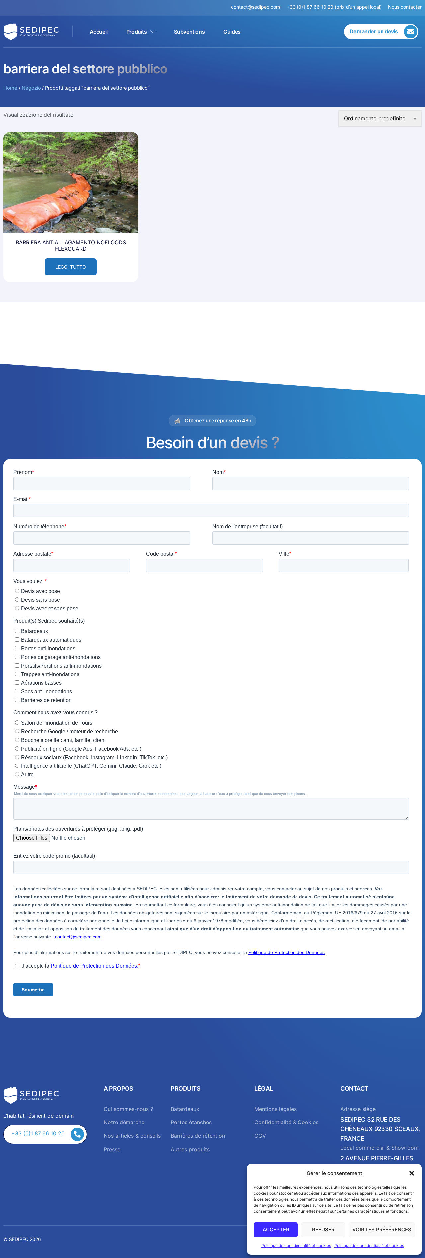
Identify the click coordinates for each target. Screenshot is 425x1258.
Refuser (323, 1229)
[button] (411, 1173)
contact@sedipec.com (259, 7)
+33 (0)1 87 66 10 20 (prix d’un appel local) (334, 7)
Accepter (276, 1229)
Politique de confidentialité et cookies (296, 1245)
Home (10, 88)
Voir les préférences (381, 1229)
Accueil (99, 31)
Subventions (189, 31)
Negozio (31, 88)
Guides (232, 31)
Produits (137, 31)
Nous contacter (405, 7)
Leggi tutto (70, 267)
